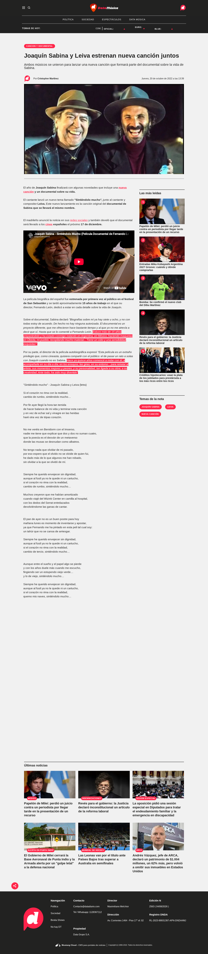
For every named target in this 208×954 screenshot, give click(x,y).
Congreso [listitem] (87, 28)
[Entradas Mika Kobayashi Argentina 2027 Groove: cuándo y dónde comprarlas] (162, 249)
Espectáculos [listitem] (111, 19)
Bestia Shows (58, 920)
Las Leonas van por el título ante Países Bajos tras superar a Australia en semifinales (102, 859)
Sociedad (55, 913)
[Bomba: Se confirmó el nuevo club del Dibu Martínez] (162, 287)
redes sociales (79, 220)
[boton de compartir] (14, 885)
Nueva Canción (150, 414)
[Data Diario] (183, 8)
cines (48, 224)
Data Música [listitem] (137, 19)
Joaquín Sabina (150, 407)
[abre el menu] (23, 8)
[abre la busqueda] (29, 8)
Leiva (170, 407)
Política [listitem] (68, 19)
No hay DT (56, 927)
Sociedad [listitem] (88, 19)
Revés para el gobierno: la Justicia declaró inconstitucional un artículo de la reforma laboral (104, 807)
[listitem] (119, 27)
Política (54, 906)
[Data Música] (104, 7)
